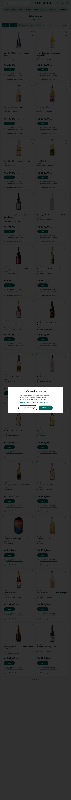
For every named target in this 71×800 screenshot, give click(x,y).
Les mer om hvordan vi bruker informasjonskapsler (34, 402)
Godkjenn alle (45, 408)
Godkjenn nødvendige (28, 408)
